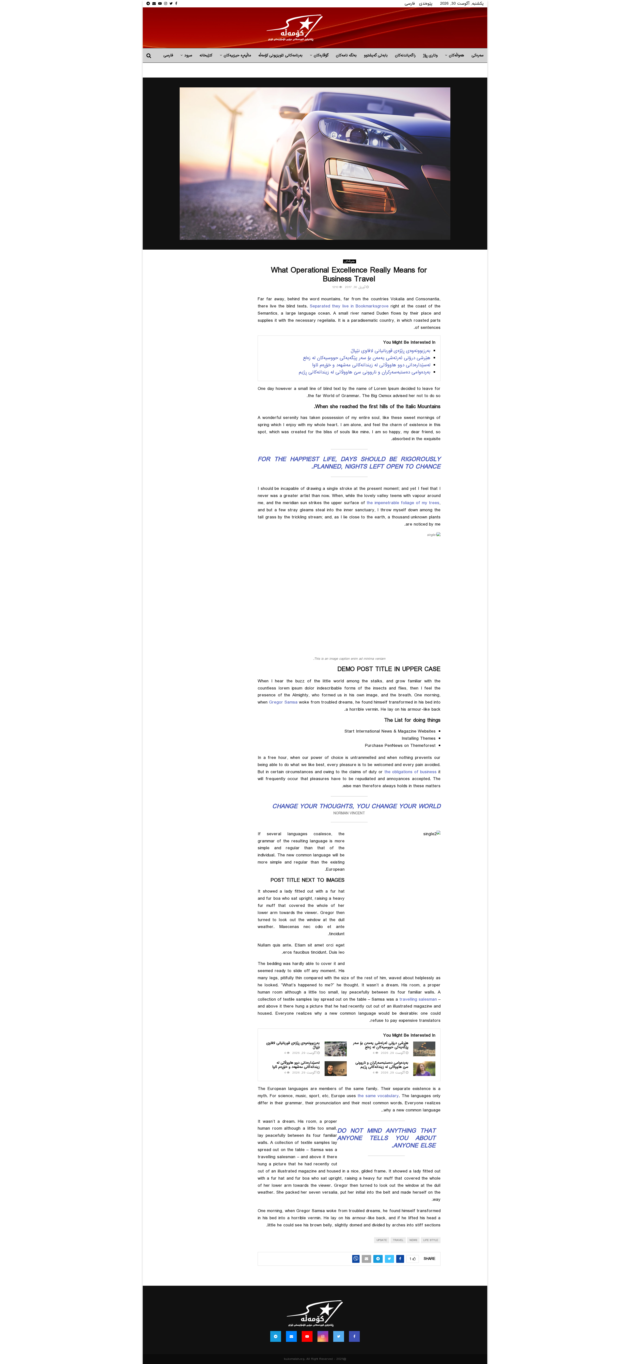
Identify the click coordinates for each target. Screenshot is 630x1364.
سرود (188, 55)
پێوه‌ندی (425, 3)
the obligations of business (410, 772)
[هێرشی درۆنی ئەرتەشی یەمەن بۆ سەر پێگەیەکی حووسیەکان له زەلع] (424, 1049)
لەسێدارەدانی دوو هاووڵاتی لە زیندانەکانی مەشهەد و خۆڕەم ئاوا (371, 365)
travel (398, 1240)
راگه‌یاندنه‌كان (405, 55)
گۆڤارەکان (321, 55)
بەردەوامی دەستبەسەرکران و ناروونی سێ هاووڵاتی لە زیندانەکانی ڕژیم (364, 372)
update (382, 1240)
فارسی (410, 3)
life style (430, 1240)
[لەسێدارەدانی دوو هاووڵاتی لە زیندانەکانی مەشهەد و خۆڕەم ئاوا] (336, 1068)
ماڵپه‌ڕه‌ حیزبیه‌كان (237, 55)
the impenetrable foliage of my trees (402, 502)
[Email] (291, 1336)
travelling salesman (418, 999)
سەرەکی (478, 55)
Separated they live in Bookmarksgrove (349, 306)
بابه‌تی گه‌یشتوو (376, 55)
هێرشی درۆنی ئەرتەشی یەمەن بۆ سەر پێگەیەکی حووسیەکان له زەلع (366, 357)
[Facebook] (354, 1336)
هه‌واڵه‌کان (456, 55)
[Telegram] (275, 1336)
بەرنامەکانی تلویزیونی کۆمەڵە (280, 55)
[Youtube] (307, 1336)
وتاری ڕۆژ (430, 55)
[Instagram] (322, 1336)
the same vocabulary (378, 1095)
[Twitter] (338, 1336)
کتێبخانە (206, 55)
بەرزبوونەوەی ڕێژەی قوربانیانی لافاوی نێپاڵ (390, 350)
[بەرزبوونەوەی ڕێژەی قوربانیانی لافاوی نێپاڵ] (336, 1049)
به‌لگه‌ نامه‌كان (346, 55)
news (413, 1240)
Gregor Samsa (283, 702)
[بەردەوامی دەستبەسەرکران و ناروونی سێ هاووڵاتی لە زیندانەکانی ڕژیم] (424, 1068)
